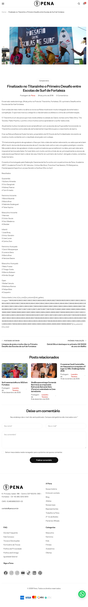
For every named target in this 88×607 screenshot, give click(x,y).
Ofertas (49, 553)
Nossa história (51, 489)
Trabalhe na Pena (52, 513)
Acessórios (50, 549)
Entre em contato (53, 493)
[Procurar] (79, 3)
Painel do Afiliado (52, 521)
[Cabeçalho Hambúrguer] (4, 3)
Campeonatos (44, 81)
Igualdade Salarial (10, 557)
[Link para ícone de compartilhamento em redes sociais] (5, 573)
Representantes (52, 509)
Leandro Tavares (15, 389)
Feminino (49, 537)
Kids (47, 541)
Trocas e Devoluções (11, 541)
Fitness (48, 545)
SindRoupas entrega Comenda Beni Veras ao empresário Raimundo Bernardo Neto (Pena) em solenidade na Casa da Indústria (43, 386)
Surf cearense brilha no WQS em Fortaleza (15, 383)
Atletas (48, 501)
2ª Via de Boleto (52, 517)
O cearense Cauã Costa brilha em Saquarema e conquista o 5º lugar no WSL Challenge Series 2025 (73, 367)
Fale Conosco (8, 537)
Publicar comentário (44, 460)
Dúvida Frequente (10, 533)
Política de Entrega (11, 553)
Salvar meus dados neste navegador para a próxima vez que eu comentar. (33, 452)
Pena (33, 95)
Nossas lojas (50, 505)
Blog (47, 497)
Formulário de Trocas (11, 545)
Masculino (50, 533)
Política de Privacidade (12, 549)
